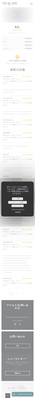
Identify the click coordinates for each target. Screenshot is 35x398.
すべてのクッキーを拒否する (17, 202)
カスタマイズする (17, 206)
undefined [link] (18, 212)
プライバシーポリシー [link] (18, 209)
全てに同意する (17, 198)
